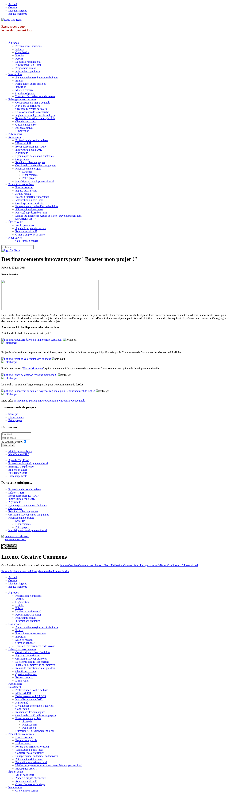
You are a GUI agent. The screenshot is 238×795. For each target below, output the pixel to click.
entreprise (64, 400)
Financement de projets (28, 168)
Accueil (12, 4)
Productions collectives (21, 184)
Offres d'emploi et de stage (30, 234)
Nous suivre (15, 237)
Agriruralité (21, 152)
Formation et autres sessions (30, 83)
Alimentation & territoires (29, 209)
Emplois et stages (17, 469)
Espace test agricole (26, 190)
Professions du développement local (28, 463)
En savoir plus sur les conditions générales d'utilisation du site (35, 571)
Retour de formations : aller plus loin (35, 118)
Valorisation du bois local (29, 199)
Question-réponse (25, 93)
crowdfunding (50, 400)
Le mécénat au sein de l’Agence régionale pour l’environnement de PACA (54, 390)
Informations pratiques (27, 71)
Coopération (22, 159)
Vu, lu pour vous (24, 225)
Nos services (15, 74)
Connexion (8, 445)
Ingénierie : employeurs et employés (35, 115)
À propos (13, 42)
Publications (15, 133)
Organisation (22, 52)
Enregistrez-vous (17, 472)
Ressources (14, 137)
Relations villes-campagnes (30, 162)
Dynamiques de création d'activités (34, 155)
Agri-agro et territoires (27, 105)
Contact (12, 7)
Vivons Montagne (33, 368)
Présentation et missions (28, 46)
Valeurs (19, 49)
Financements (29, 174)
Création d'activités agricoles (31, 108)
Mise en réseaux (24, 90)
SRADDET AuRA (26, 218)
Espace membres (17, 13)
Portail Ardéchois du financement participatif (37, 339)
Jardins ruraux (23, 193)
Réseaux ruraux (24, 127)
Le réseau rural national (28, 61)
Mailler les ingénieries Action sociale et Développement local (48, 215)
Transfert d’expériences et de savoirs (35, 96)
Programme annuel (25, 68)
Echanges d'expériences (21, 466)
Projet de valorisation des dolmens (32, 358)
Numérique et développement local (34, 181)
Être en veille (15, 221)
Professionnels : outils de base (31, 140)
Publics (19, 58)
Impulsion (20, 86)
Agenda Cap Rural (18, 460)
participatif (35, 400)
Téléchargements (17, 475)
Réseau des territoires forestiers (32, 196)
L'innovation (22, 130)
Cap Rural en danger (26, 240)
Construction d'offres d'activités (32, 102)
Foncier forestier (24, 187)
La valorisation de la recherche (32, 112)
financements (20, 400)
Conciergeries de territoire (29, 203)
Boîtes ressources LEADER (30, 146)
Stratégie (27, 171)
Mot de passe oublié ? (20, 451)
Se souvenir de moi (11, 441)
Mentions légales (17, 10)
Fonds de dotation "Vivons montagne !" (35, 374)
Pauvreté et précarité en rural (31, 212)
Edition (19, 80)
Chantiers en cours (25, 121)
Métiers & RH (23, 143)
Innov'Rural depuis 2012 (29, 149)
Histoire (19, 55)
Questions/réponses (26, 124)
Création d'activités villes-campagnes (35, 165)
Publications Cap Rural (28, 64)
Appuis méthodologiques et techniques (36, 77)
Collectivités (78, 400)
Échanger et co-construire (22, 99)
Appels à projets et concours (30, 228)
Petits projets (29, 177)
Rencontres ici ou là (26, 231)
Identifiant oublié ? (18, 454)
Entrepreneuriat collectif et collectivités (36, 206)
